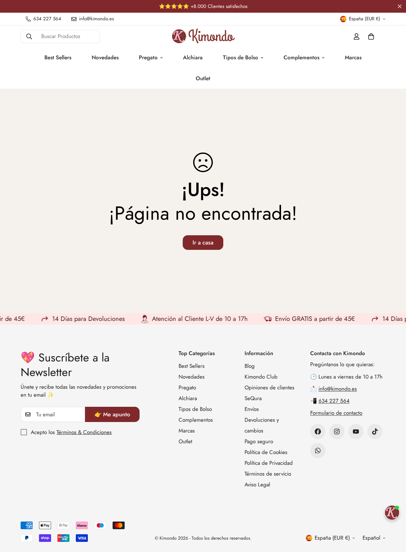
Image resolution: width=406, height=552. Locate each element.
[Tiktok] (375, 431)
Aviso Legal (257, 484)
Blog (250, 366)
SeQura (253, 398)
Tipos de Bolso (240, 57)
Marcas (353, 57)
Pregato (148, 57)
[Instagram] (336, 431)
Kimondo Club (261, 376)
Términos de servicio (268, 473)
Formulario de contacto (336, 413)
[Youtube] (355, 431)
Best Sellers (57, 57)
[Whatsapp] (317, 450)
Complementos (301, 57)
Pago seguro (259, 441)
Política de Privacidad (269, 463)
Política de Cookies (266, 452)
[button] (371, 36)
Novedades (105, 57)
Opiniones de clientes (269, 387)
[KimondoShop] (203, 36)
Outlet (203, 78)
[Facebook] (317, 431)
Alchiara (193, 57)
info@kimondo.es (337, 389)
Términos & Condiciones (84, 432)
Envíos (252, 409)
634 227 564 (334, 401)
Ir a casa (203, 242)
